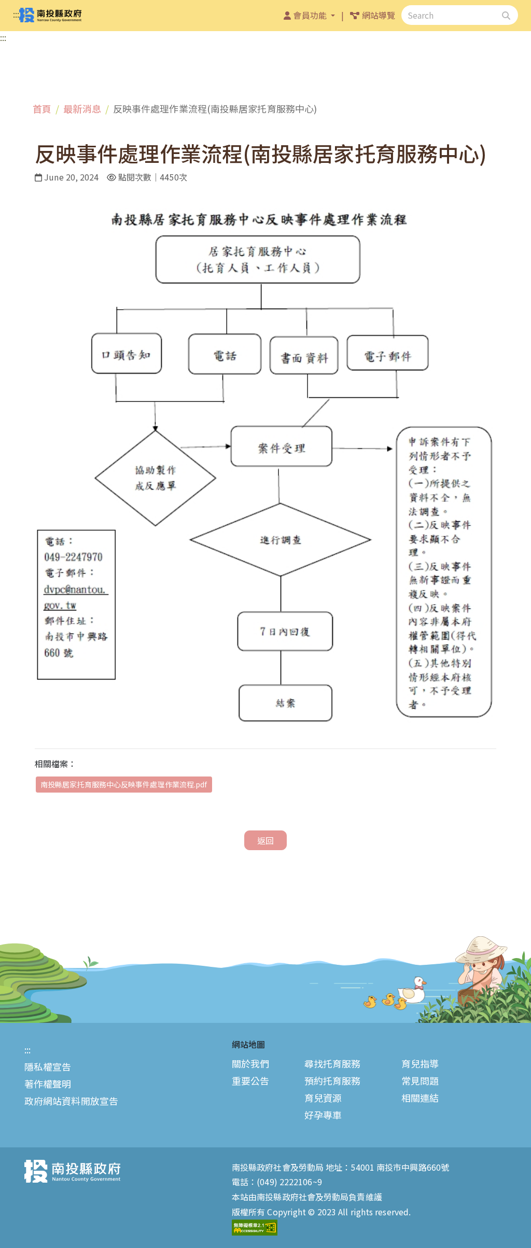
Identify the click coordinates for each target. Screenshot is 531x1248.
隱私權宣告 (48, 1066)
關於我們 (250, 1063)
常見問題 (420, 1080)
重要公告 (250, 1080)
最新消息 (82, 108)
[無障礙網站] (254, 1226)
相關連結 (420, 1097)
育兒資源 (323, 1097)
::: (16, 14)
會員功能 (311, 15)
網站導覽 (379, 15)
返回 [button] (265, 840)
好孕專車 (323, 1115)
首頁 (42, 108)
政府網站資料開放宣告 (71, 1100)
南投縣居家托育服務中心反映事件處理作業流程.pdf (123, 784)
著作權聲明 (48, 1083)
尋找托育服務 (332, 1063)
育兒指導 (420, 1063)
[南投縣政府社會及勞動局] (50, 15)
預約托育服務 (332, 1080)
